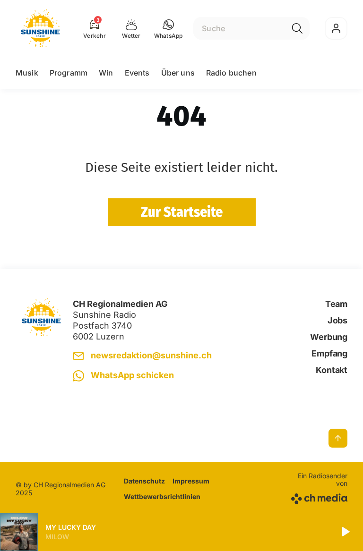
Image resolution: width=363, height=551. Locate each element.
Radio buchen (231, 72)
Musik (27, 72)
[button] (168, 28)
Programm (68, 72)
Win (106, 72)
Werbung (328, 337)
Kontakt (331, 370)
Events (137, 72)
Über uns (178, 72)
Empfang (329, 353)
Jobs (337, 320)
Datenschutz (144, 481)
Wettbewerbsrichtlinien (162, 496)
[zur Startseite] (40, 28)
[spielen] (345, 532)
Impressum (191, 481)
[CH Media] (318, 497)
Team (336, 304)
